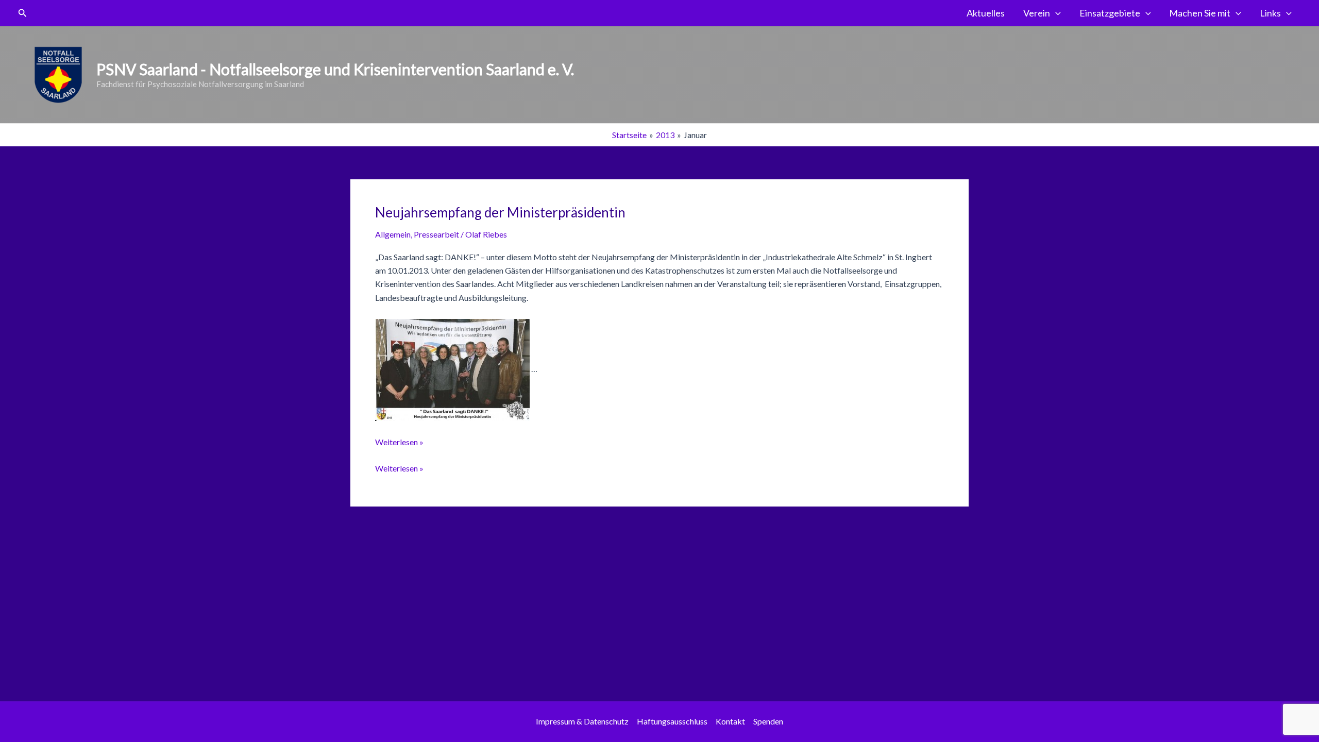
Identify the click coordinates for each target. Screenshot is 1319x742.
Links (1270, 13)
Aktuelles (986, 13)
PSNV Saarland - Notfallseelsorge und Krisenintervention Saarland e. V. (335, 69)
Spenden (768, 721)
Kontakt (730, 721)
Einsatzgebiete (1109, 13)
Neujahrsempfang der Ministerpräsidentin (500, 212)
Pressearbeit (436, 234)
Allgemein (393, 234)
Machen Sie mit (1199, 13)
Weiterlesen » (399, 442)
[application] (1055, 13)
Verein (1036, 13)
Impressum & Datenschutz (582, 721)
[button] (22, 13)
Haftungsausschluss (672, 721)
